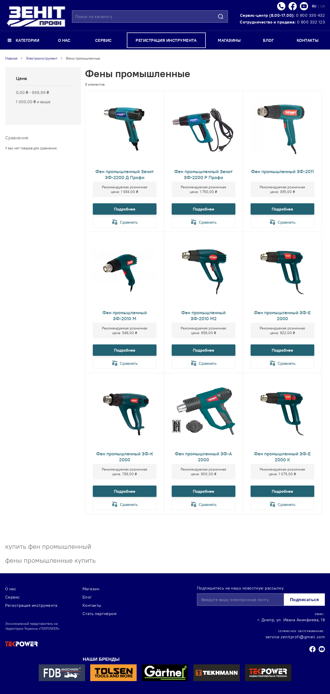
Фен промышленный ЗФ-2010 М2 (203, 315)
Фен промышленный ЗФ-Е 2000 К (282, 457)
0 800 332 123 (311, 22)
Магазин (90, 588)
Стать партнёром (99, 613)
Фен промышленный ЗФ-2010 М (124, 315)
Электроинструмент (41, 58)
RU (314, 6)
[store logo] (36, 16)
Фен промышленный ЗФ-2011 (282, 171)
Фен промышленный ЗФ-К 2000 (124, 457)
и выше (33, 101)
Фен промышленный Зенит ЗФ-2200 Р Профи (203, 174)
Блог (87, 597)
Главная (11, 58)
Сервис (12, 597)
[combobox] (150, 16)
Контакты (91, 605)
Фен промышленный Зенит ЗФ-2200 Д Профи (124, 174)
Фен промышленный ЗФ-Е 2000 (282, 315)
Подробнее (124, 209)
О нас (10, 588)
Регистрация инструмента (31, 605)
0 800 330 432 (310, 15)
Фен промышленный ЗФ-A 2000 (203, 457)
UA (322, 6)
